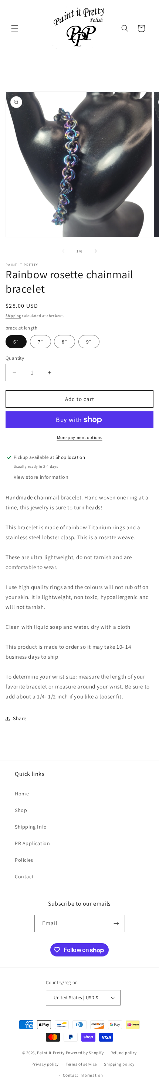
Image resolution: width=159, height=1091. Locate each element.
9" (89, 341)
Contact (24, 876)
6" (16, 341)
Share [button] (20, 718)
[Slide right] (96, 251)
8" (64, 341)
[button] (15, 28)
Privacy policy (45, 1064)
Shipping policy (119, 1064)
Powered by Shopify (85, 1052)
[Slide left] (63, 251)
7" (40, 341)
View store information (41, 477)
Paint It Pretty (51, 1052)
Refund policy (124, 1052)
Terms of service (81, 1064)
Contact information (83, 1075)
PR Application (32, 843)
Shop (21, 810)
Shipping (13, 315)
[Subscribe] (116, 923)
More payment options (79, 437)
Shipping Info (31, 826)
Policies (24, 860)
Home (22, 793)
